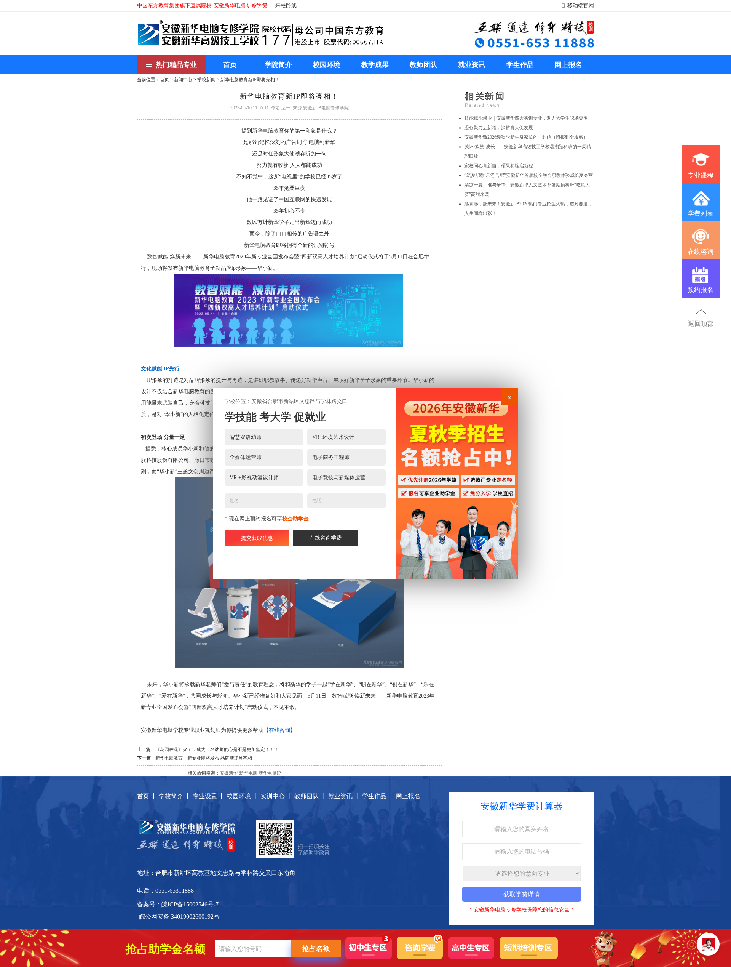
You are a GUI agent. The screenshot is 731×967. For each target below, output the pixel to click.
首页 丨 (147, 796)
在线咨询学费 (326, 538)
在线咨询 (279, 730)
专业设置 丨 (209, 796)
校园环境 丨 (243, 796)
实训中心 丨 (276, 796)
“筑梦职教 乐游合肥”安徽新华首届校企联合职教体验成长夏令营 (528, 175)
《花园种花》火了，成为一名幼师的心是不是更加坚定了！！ (217, 749)
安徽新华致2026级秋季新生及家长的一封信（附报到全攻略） (526, 137)
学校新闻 (206, 79)
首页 (164, 79)
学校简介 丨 (175, 796)
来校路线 (286, 5)
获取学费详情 (521, 894)
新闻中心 (183, 79)
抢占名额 (316, 949)
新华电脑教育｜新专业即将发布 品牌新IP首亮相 (203, 758)
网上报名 (408, 796)
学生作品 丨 (378, 796)
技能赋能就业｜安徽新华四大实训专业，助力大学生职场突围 (526, 118)
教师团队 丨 (310, 796)
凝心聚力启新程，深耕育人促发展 (498, 127)
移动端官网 (580, 5)
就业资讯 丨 (344, 796)
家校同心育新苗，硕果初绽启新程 (498, 165)
